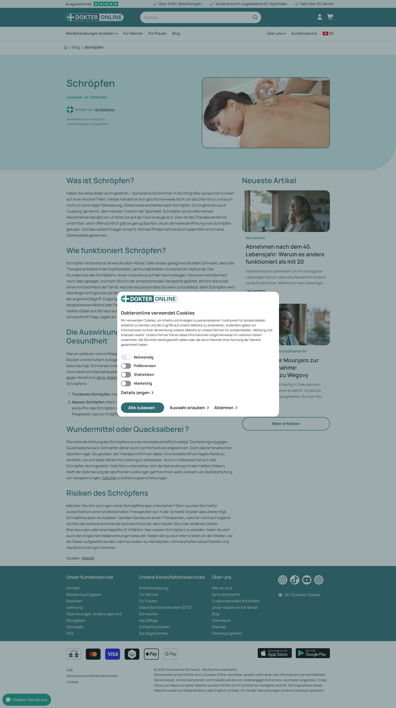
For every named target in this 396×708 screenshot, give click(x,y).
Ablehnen (223, 407)
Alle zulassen (141, 407)
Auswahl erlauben (187, 407)
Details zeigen (135, 392)
